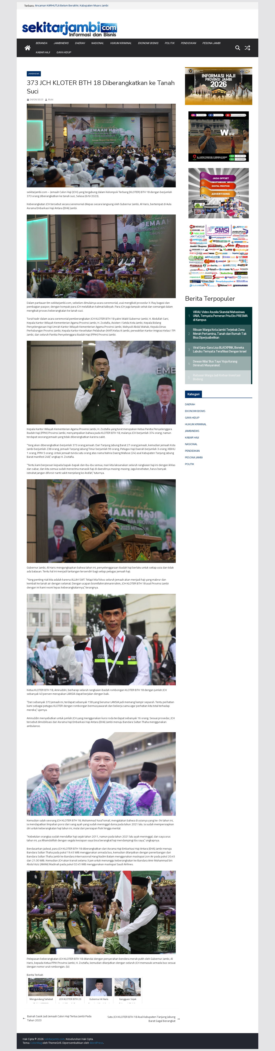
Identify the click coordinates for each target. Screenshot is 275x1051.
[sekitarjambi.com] (137, 20)
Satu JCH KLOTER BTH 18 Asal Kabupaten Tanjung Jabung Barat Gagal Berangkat (141, 1019)
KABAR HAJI (43, 52)
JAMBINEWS (61, 43)
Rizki (50, 99)
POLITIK (169, 43)
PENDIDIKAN (188, 43)
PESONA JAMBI (211, 43)
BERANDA (41, 43)
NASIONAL (97, 43)
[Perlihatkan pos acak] (247, 48)
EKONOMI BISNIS (148, 43)
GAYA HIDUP (63, 52)
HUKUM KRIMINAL (120, 43)
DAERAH (80, 43)
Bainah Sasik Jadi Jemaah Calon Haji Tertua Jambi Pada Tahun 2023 (59, 1018)
